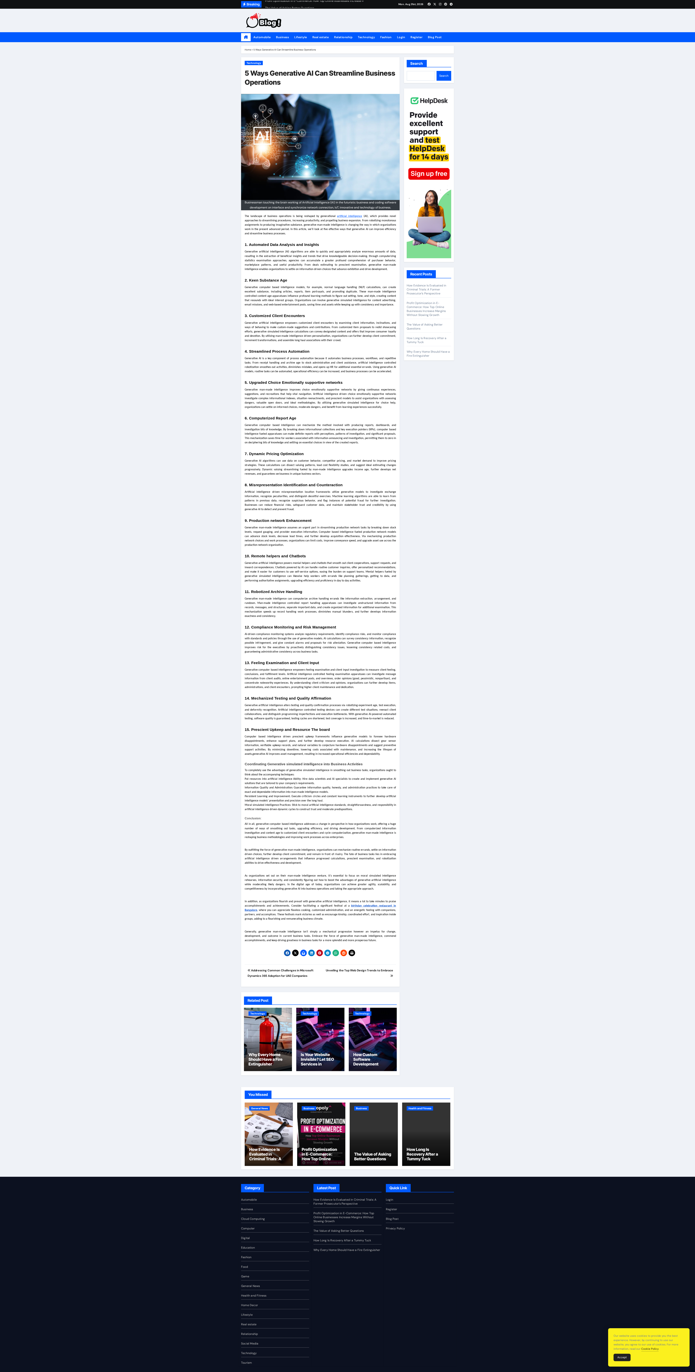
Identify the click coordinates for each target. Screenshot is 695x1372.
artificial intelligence (349, 216)
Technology (366, 37)
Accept (622, 1357)
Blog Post (435, 37)
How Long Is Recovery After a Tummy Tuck (422, 1154)
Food (244, 1267)
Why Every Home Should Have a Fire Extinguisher (265, 1059)
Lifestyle (300, 37)
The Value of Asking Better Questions (372, 1156)
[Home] (246, 37)
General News (259, 1108)
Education (248, 1247)
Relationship (343, 37)
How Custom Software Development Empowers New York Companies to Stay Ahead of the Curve (372, 1066)
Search (416, 63)
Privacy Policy (395, 1228)
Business (282, 37)
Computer (248, 1228)
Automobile (262, 37)
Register (416, 37)
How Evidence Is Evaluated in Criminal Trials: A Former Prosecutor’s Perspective (426, 289)
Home (248, 49)
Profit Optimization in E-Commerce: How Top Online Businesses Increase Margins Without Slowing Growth (426, 309)
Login (401, 37)
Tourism (246, 1363)
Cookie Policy (650, 1349)
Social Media (249, 1343)
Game (245, 1276)
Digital (245, 1238)
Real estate (320, 37)
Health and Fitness (419, 1108)
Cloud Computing (253, 1219)
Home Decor (249, 1305)
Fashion (386, 37)
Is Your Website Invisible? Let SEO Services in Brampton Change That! (317, 1064)
